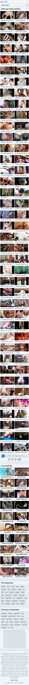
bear (2, 598)
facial (2, 622)
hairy (22, 616)
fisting (11, 622)
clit (14, 598)
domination (23, 622)
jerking (3, 619)
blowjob (17, 622)
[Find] (27, 5)
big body (3, 589)
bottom (22, 603)
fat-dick (10, 613)
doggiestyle (20, 598)
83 (12, 459)
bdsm (9, 589)
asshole (15, 595)
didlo (2, 601)
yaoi (7, 622)
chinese (3, 586)
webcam (16, 619)
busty (13, 603)
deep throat (8, 595)
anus (17, 603)
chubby (19, 589)
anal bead (22, 601)
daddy (21, 586)
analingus (7, 603)
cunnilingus (22, 595)
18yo (22, 613)
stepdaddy (4, 616)
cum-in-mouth (5, 624)
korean (14, 589)
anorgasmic (15, 601)
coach (22, 592)
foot (2, 592)
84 (15, 459)
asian (13, 586)
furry (17, 586)
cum (6, 592)
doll (2, 603)
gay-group (16, 613)
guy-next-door (12, 616)
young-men (17, 624)
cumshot (11, 592)
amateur (17, 592)
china (8, 586)
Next (19, 459)
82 (9, 459)
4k (8, 627)
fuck (18, 616)
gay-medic (9, 619)
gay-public (4, 613)
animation (4, 627)
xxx (24, 589)
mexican (22, 619)
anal (2, 595)
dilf (12, 627)
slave (11, 624)
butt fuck (8, 601)
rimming (24, 624)
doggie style (9, 598)
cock (25, 598)
